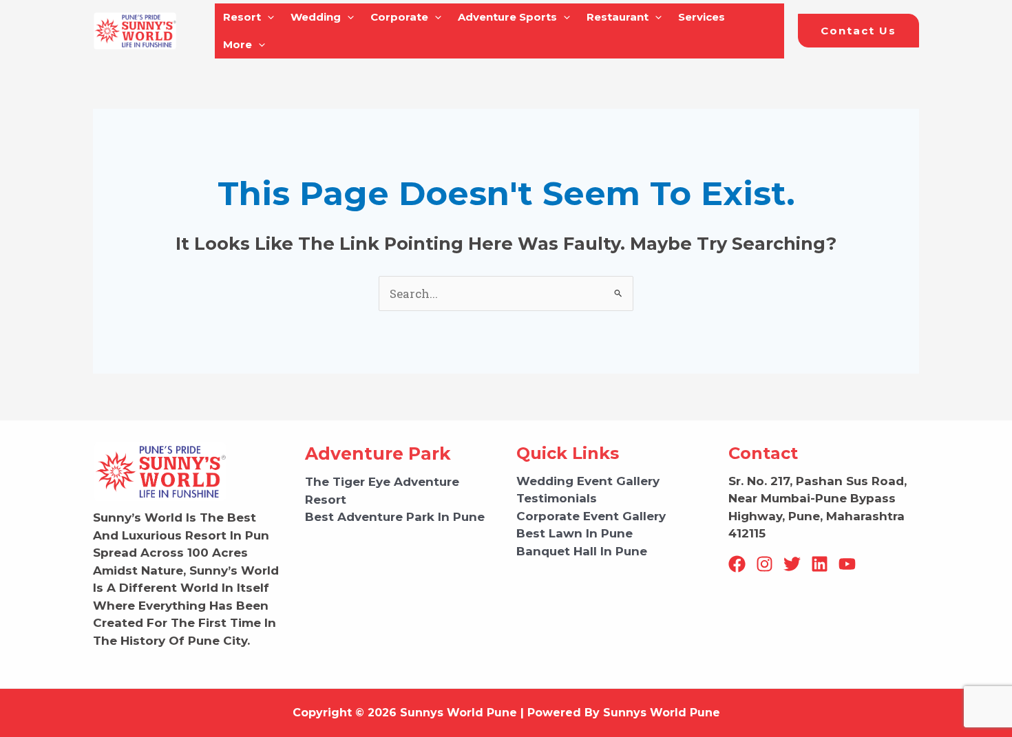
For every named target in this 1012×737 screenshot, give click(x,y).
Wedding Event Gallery (588, 481)
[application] (267, 17)
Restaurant (618, 16)
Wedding (316, 16)
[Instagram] (764, 564)
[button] (858, 30)
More (237, 44)
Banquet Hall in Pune (581, 551)
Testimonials (556, 498)
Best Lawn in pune (574, 533)
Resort (242, 16)
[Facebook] (737, 564)
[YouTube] (847, 564)
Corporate (399, 16)
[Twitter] (792, 564)
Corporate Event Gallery (591, 516)
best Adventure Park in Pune (395, 517)
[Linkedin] (819, 564)
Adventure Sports (507, 16)
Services (701, 16)
